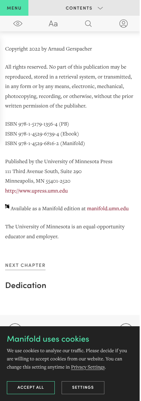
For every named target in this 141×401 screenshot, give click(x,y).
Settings (83, 387)
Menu (14, 7)
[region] (70, 143)
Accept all (30, 387)
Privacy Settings (87, 366)
